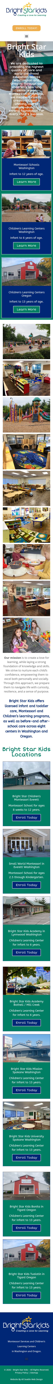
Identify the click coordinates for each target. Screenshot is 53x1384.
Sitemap (34, 1372)
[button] (26, 36)
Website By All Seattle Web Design (26, 1379)
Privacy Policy (21, 1372)
